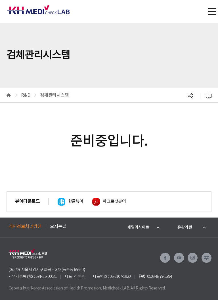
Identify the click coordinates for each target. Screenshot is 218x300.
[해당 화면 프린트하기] (208, 95)
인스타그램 (193, 258)
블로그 (206, 258)
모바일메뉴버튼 (212, 11)
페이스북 (165, 258)
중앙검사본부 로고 (38, 7)
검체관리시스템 (54, 95)
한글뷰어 (75, 201)
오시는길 (58, 226)
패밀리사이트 (138, 227)
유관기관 (184, 227)
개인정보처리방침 (25, 226)
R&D (26, 95)
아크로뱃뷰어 (114, 201)
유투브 (179, 258)
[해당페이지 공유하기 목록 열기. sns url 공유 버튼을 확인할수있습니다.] (190, 95)
